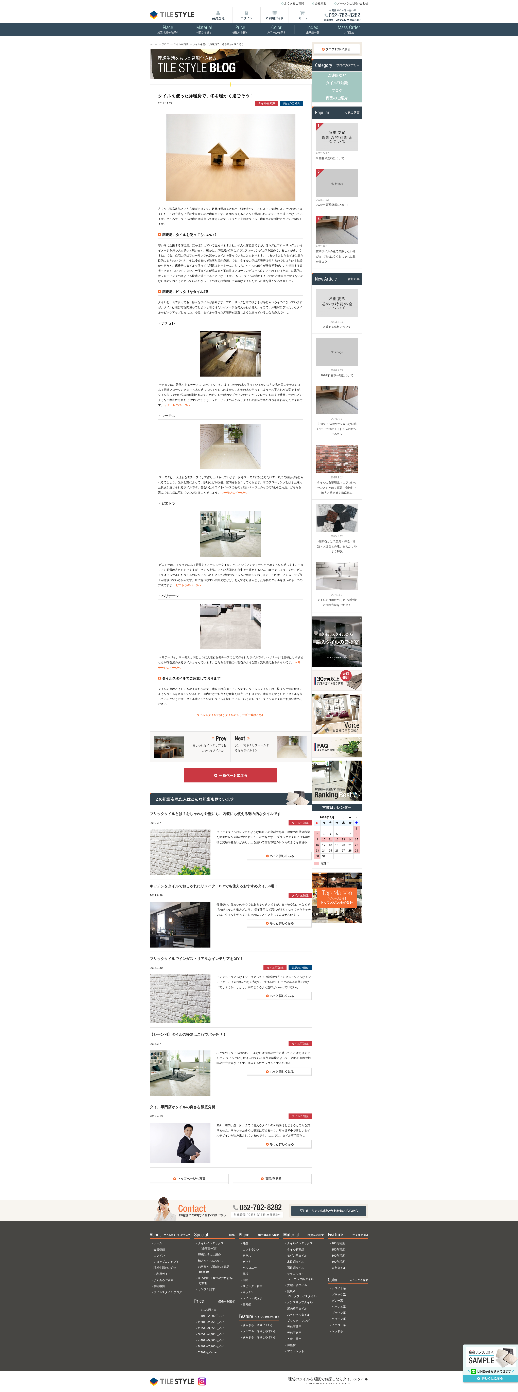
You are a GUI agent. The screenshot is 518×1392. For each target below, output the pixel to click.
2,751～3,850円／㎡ (211, 1328)
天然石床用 (294, 1332)
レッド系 (337, 1331)
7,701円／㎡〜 (207, 1352)
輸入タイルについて (211, 1260)
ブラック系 (339, 1294)
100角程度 (338, 1243)
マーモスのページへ (234, 492)
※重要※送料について (330, 158)
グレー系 (337, 1300)
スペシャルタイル (298, 1314)
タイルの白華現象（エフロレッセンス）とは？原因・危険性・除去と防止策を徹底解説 (337, 487)
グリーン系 (339, 1318)
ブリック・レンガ (298, 1320)
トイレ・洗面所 (252, 1298)
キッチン (248, 1292)
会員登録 (159, 1249)
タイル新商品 (295, 1249)
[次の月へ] (356, 817)
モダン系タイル (297, 1255)
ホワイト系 (339, 1288)
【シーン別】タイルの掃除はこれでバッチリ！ (188, 1034)
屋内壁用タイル (297, 1308)
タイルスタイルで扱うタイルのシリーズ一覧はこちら (231, 715)
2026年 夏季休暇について (332, 204)
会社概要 (320, 3)
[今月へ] (350, 817)
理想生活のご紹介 (165, 1267)
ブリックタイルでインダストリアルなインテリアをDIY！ (196, 959)
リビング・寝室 (252, 1286)
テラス (247, 1255)
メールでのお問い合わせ (352, 3)
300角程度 (338, 1255)
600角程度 (338, 1261)
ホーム (153, 44)
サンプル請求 (206, 1289)
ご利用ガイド (162, 1273)
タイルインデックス (300, 1243)
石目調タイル (295, 1267)
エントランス (251, 1249)
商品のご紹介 (291, 103)
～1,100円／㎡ (207, 1309)
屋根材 (291, 1345)
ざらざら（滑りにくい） (258, 1325)
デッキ (247, 1261)
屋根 (245, 1273)
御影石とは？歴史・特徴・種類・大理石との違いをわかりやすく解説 (337, 546)
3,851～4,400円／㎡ (211, 1334)
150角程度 (338, 1249)
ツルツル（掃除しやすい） (260, 1331)
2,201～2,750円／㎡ (211, 1322)
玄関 (245, 1280)
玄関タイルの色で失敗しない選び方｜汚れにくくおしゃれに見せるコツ (336, 256)
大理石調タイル (297, 1285)
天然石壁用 (294, 1326)
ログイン (159, 1255)
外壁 (245, 1243)
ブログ (165, 44)
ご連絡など (337, 75)
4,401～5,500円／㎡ (211, 1340)
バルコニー (250, 1267)
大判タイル (339, 1267)
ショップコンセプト (166, 1261)
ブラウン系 (339, 1312)
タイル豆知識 (181, 44)
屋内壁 (247, 1304)
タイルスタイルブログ (168, 1292)
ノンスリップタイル (300, 1302)
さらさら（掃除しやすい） (260, 1337)
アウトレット (295, 1351)
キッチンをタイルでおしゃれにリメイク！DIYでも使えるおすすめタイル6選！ (214, 886)
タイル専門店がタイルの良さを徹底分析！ (184, 1107)
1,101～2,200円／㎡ (211, 1315)
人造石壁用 (294, 1338)
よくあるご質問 (294, 3)
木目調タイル (295, 1261)
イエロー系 (339, 1325)
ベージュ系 (339, 1306)
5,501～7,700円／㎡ (211, 1346)
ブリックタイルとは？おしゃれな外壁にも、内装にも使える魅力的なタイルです (215, 814)
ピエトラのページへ (188, 585)
